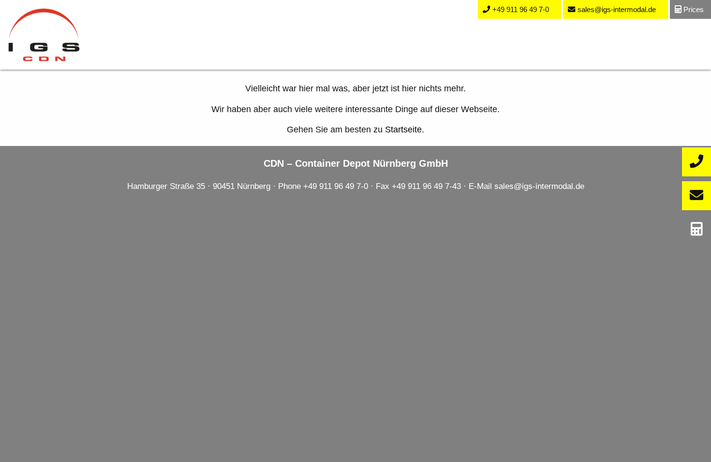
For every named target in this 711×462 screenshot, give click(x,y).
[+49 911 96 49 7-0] (696, 161)
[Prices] (696, 229)
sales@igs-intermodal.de (539, 186)
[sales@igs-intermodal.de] (696, 195)
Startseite (403, 129)
